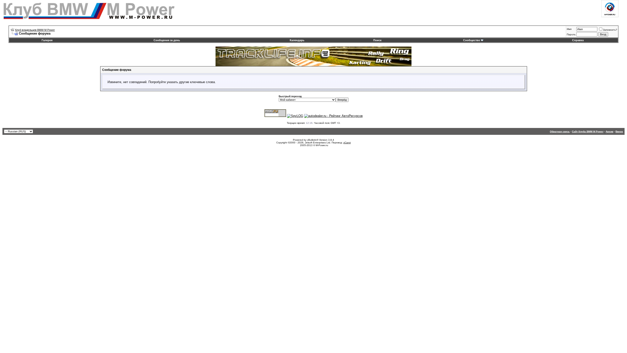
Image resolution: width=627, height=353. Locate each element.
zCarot (347, 142)
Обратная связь (560, 131)
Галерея (47, 40)
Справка (578, 40)
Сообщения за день (167, 40)
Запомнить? (610, 29)
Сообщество (471, 40)
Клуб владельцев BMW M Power (35, 29)
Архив (609, 131)
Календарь (297, 40)
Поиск (377, 40)
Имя (569, 29)
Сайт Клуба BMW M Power (587, 131)
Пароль (571, 34)
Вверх (619, 131)
